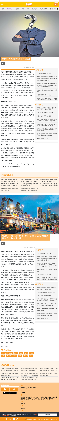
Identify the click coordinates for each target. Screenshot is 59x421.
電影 (21, 353)
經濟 (11, 353)
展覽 (26, 353)
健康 (3, 9)
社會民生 (4, 353)
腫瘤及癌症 (48, 397)
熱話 (31, 388)
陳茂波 (9, 356)
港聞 (3, 64)
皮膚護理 (45, 399)
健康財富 (34, 9)
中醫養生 (41, 397)
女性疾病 (34, 399)
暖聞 (34, 388)
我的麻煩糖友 (43, 9)
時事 (23, 9)
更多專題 (50, 399)
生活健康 (35, 397)
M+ (31, 356)
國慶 (20, 356)
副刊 (28, 9)
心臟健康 (54, 397)
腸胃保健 (23, 399)
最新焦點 (23, 388)
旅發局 (26, 356)
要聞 (27, 388)
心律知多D (53, 9)
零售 (16, 353)
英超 (15, 356)
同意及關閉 (47, 414)
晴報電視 (9, 9)
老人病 (40, 399)
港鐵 (3, 356)
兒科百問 (28, 399)
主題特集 (16, 9)
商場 (32, 353)
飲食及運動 (29, 397)
